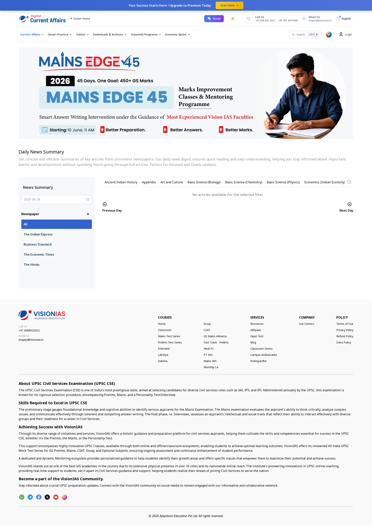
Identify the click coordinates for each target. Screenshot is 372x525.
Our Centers (306, 324)
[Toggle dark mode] (232, 18)
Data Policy (343, 342)
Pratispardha (258, 361)
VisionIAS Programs (144, 34)
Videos (80, 34)
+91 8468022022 (29, 330)
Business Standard (38, 244)
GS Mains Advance (215, 336)
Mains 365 (210, 361)
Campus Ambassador (263, 355)
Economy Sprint (176, 34)
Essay (207, 324)
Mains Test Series (169, 336)
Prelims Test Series (170, 342)
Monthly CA (211, 367)
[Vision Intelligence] (329, 34)
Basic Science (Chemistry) (243, 182)
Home (162, 324)
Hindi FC (209, 348)
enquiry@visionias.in (31, 339)
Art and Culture (171, 182)
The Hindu (31, 264)
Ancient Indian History (121, 182)
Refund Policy (344, 336)
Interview (164, 348)
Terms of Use (344, 324)
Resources (257, 324)
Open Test (257, 336)
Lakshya (163, 355)
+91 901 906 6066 (288, 20)
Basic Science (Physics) (283, 182)
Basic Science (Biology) (204, 182)
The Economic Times (39, 254)
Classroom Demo (261, 348)
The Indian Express (38, 234)
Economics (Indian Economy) (324, 182)
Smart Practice (58, 34)
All (25, 224)
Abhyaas (255, 330)
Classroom (164, 330)
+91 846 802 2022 (265, 20)
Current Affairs (30, 34)
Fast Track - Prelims (216, 342)
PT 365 (208, 355)
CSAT (207, 330)
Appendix (149, 182)
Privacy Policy (344, 330)
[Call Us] (248, 18)
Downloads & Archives (108, 34)
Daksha (162, 361)
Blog (253, 342)
